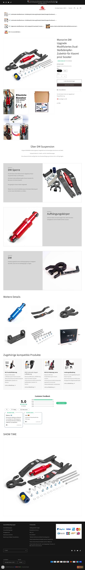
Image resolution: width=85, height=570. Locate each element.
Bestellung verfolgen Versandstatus (11, 537)
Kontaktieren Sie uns (34, 530)
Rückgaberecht (6, 532)
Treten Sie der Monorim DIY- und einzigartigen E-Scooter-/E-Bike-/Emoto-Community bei (42, 544)
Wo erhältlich (32, 534)
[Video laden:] (42, 477)
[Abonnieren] (25, 550)
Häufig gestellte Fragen (35, 527)
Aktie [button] (59, 103)
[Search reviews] (7, 409)
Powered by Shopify (25, 566)
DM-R (59, 70)
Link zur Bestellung (9, 385)
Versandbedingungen (7, 530)
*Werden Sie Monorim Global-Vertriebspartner (40, 537)
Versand (58, 66)
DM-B (65, 70)
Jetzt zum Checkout (69, 85)
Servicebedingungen (7, 527)
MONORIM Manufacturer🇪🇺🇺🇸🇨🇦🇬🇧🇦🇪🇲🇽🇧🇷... (14, 566)
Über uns (32, 532)
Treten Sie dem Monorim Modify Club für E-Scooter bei (41, 539)
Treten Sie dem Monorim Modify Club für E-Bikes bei (41, 541)
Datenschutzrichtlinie (8, 534)
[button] (75, 8)
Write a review (61, 403)
